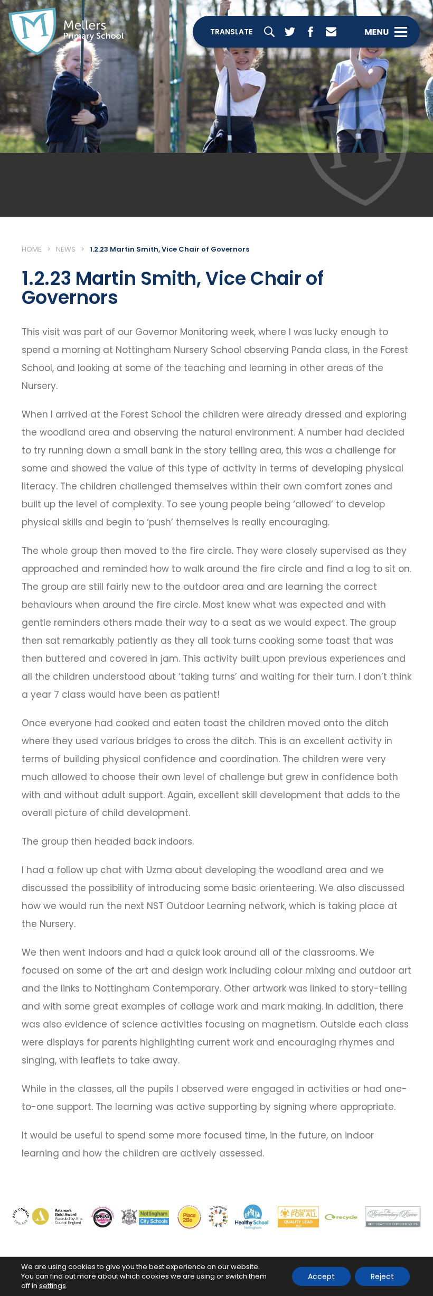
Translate (231, 31)
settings (52, 1286)
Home (32, 249)
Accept (321, 1276)
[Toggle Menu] (385, 31)
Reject (382, 1276)
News (66, 249)
